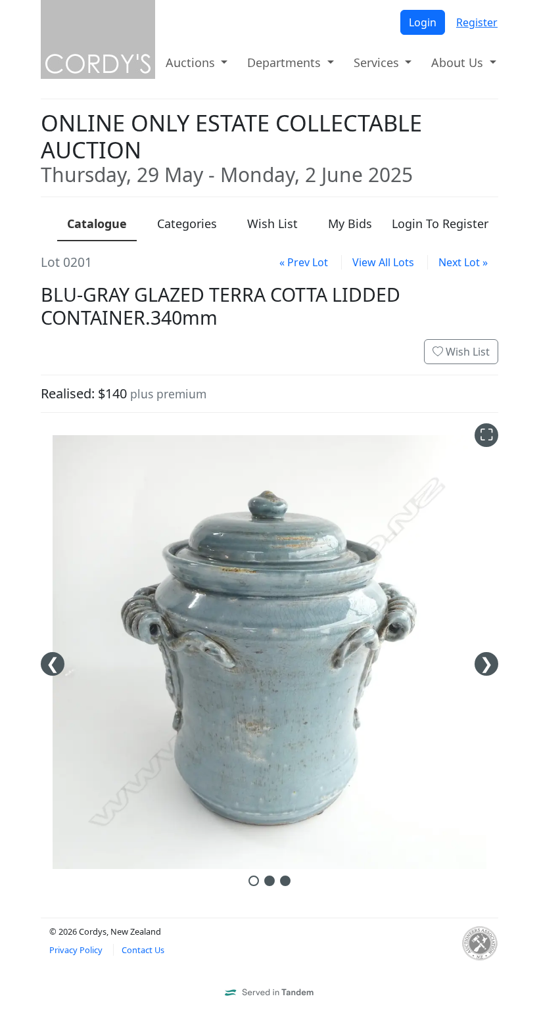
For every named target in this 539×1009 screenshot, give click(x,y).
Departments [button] (285, 62)
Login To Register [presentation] (440, 223)
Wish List (466, 351)
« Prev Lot (303, 262)
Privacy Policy (76, 950)
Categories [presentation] (187, 223)
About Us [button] (458, 62)
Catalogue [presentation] (97, 223)
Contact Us (143, 950)
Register (477, 22)
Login (422, 22)
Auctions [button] (192, 62)
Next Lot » (463, 262)
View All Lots (383, 262)
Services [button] (378, 62)
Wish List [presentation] (272, 223)
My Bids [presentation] (350, 223)
